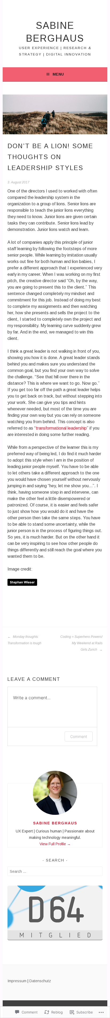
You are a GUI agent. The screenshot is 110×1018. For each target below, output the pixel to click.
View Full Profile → (55, 844)
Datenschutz (40, 981)
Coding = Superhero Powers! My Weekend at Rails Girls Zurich (81, 643)
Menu (58, 74)
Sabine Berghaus (55, 823)
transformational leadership (61, 428)
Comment (78, 736)
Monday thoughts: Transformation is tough (24, 640)
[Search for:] (55, 871)
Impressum (16, 981)
